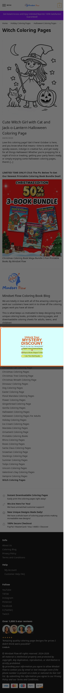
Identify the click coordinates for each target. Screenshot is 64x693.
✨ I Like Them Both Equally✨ (32, 356)
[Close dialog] (1, 328)
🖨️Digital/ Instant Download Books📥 (32, 349)
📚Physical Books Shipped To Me (32, 352)
